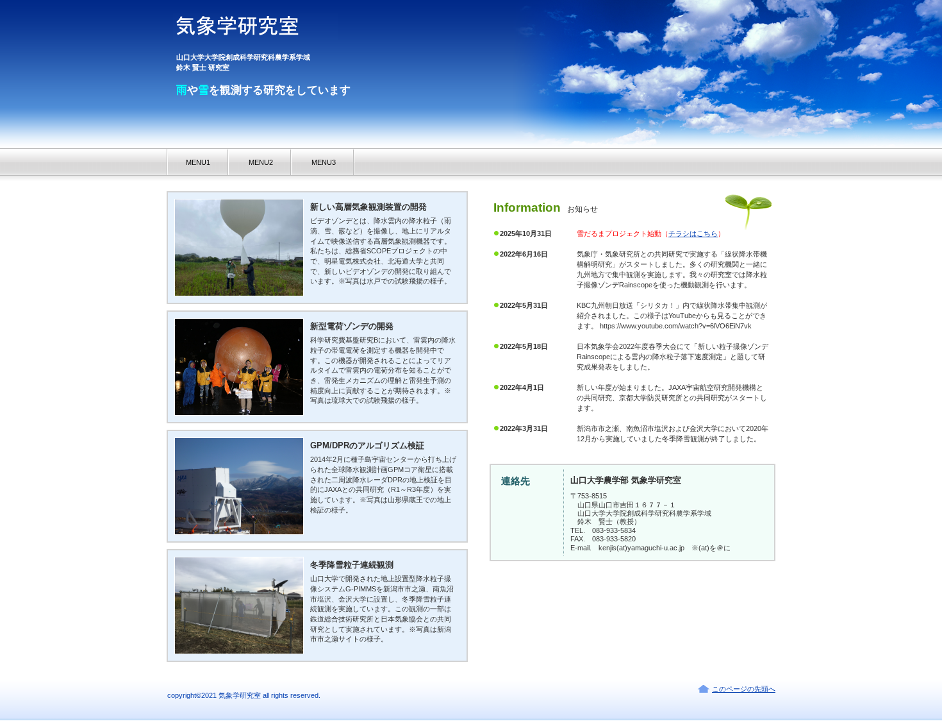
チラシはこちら (693, 233)
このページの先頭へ (743, 689)
